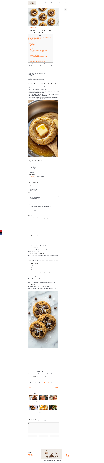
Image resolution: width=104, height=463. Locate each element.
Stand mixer (32, 176)
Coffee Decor (46, 2)
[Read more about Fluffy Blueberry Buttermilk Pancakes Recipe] (43, 407)
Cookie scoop (32, 168)
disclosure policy (46, 382)
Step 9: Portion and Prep (34, 60)
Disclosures (67, 456)
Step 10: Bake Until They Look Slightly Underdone (37, 61)
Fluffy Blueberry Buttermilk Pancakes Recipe (42, 411)
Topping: (31, 48)
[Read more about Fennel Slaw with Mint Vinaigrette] (53, 407)
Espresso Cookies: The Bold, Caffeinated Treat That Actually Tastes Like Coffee (40, 37)
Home (39, 2)
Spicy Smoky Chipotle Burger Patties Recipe (42, 401)
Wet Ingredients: (32, 45)
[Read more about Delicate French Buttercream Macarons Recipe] (53, 397)
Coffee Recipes (30, 27)
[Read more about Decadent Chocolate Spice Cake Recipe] (33, 397)
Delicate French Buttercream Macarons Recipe (52, 402)
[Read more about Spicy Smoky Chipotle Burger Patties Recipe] (43, 397)
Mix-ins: (31, 46)
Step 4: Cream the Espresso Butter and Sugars (37, 54)
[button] (60, 3)
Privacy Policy (65, 2)
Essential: (31, 40)
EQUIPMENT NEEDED (31, 39)
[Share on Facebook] (1, 234)
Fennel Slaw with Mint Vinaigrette (52, 411)
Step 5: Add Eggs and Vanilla (34, 55)
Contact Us (67, 455)
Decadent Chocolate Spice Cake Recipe (33, 401)
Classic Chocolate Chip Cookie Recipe (33, 411)
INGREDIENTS (30, 43)
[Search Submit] (65, 9)
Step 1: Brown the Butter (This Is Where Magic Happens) (38, 50)
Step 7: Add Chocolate (33, 57)
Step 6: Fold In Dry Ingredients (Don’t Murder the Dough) (38, 56)
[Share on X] (1, 232)
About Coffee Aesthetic (69, 452)
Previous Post (30, 387)
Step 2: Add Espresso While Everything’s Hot (37, 51)
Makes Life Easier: (33, 42)
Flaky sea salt (32, 210)
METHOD (29, 49)
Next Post (57, 387)
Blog (42, 2)
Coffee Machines (53, 2)
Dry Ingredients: (32, 44)
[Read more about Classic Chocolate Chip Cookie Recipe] (33, 407)
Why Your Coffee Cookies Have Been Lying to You (35, 38)
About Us (58, 2)
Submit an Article (68, 460)
